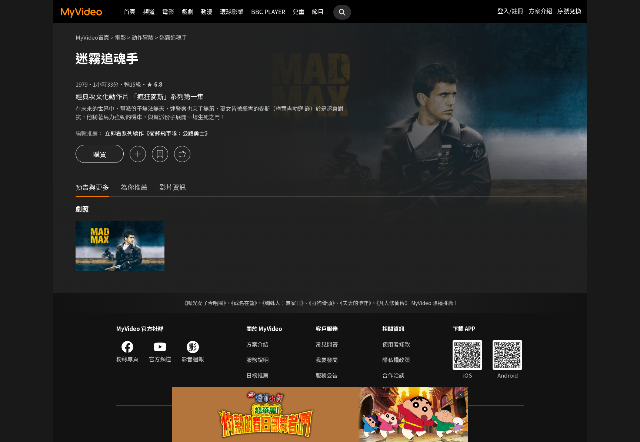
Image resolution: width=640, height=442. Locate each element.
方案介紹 (540, 10)
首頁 (130, 11)
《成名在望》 (244, 303)
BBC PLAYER (268, 11)
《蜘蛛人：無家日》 (283, 303)
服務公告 (327, 375)
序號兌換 (569, 10)
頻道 (149, 11)
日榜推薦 (257, 375)
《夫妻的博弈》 (355, 303)
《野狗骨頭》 (322, 303)
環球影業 (232, 11)
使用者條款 (396, 344)
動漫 (207, 11)
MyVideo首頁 (92, 37)
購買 (99, 154)
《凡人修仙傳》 (393, 303)
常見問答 (327, 344)
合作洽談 (393, 375)
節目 (318, 11)
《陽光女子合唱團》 (204, 303)
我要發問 (327, 360)
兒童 (298, 11)
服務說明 (257, 360)
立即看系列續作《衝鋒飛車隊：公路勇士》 (157, 133)
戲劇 (187, 11)
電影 (168, 11)
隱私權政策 (396, 360)
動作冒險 (142, 37)
